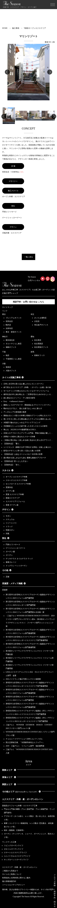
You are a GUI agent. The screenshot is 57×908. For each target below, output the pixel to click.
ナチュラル (10, 519)
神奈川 (4, 337)
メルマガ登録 (55, 880)
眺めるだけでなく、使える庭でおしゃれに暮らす (23, 408)
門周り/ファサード (13, 545)
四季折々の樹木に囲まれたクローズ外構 (19, 437)
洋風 (7, 534)
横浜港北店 (10, 340)
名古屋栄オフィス (41, 347)
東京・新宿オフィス (13, 332)
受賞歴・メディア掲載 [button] (12, 583)
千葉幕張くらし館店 (13, 359)
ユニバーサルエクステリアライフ (17, 856)
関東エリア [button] (7, 770)
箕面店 (8, 367)
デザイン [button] (6, 509)
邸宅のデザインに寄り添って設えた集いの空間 (22, 451)
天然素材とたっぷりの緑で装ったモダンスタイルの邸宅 (25, 426)
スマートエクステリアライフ (15, 853)
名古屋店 (37, 340)
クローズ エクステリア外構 (16, 480)
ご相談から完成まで (10, 871)
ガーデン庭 (10, 491)
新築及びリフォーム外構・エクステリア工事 (19, 806)
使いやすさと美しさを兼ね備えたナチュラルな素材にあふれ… (28, 419)
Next (49, 72)
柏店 (7, 355)
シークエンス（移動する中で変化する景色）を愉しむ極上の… (28, 447)
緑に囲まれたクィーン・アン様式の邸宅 (19, 398)
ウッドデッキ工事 (9, 842)
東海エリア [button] (7, 777)
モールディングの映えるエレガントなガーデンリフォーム (26, 391)
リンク (4, 311)
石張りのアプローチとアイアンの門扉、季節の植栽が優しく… (28, 433)
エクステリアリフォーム (15, 501)
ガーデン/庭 (10, 552)
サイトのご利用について (11, 874)
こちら (21, 172)
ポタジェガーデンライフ (13, 849)
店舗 (7, 577)
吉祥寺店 (9, 328)
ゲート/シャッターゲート (15, 548)
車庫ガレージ (11, 562)
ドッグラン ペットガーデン (16, 566)
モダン (8, 516)
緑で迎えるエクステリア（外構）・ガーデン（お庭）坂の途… (28, 387)
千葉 (4, 352)
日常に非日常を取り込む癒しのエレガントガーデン (24, 384)
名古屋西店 (38, 344)
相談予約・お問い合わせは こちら (28, 302)
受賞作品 (9, 487)
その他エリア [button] (19, 792)
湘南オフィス (11, 347)
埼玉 (32, 314)
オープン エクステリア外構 (16, 477)
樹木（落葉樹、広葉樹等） (14, 830)
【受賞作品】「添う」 (12, 465)
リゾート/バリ (11, 523)
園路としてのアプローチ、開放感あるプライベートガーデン (27, 405)
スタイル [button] (6, 470)
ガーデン (9, 555)
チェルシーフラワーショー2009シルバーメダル (24, 739)
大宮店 (36, 321)
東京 (4, 314)
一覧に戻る (28, 257)
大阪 (4, 364)
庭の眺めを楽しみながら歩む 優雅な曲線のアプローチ (25, 458)
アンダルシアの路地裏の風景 (15, 412)
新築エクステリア (13, 498)
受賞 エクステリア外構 (15, 494)
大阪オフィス (11, 371)
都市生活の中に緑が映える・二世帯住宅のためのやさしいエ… (28, 394)
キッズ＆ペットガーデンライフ (16, 860)
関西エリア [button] (7, 784)
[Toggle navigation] (52, 4)
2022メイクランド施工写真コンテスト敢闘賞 (23, 679)
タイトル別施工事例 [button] (11, 377)
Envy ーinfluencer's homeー (14, 401)
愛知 (32, 337)
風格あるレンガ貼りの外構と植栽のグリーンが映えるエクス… (28, 415)
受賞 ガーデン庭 (12, 505)
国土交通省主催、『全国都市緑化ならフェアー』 (25, 742)
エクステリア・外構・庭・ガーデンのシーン (22, 799)
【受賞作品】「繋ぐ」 (12, 444)
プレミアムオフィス (13, 318)
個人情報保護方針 (9, 881)
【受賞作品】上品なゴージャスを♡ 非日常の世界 (24, 454)
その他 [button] (5, 570)
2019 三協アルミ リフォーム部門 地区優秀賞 (25, 746)
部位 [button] (4, 538)
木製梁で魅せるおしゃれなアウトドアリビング (22, 423)
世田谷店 (9, 321)
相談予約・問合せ (55, 898)
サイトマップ (7, 307)
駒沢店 (8, 325)
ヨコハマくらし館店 (13, 344)
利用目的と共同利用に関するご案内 (16, 878)
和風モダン (10, 530)
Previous (7, 72)
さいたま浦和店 (40, 318)
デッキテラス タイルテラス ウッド (19, 559)
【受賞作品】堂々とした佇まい (16, 461)
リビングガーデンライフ (13, 845)
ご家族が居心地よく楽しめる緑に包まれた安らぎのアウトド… (28, 440)
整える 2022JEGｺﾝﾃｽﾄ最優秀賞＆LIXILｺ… (20, 430)
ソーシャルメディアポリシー (13, 885)
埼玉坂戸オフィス (41, 325)
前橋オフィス (39, 355)
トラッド (9, 526)
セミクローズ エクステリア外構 (18, 484)
